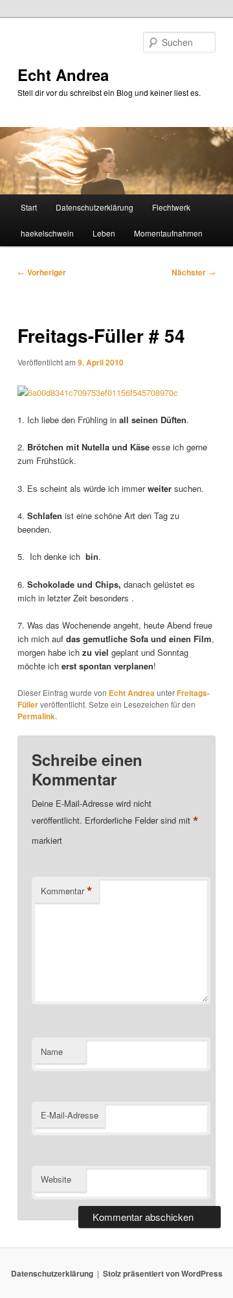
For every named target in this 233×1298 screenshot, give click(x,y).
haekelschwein (47, 232)
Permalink (36, 716)
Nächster (194, 272)
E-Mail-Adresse (69, 1115)
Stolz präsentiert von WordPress (163, 1273)
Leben (104, 232)
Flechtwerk (171, 207)
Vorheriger (41, 272)
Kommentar (67, 891)
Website (56, 1179)
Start (29, 207)
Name (52, 1051)
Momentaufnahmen (168, 232)
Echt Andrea (63, 75)
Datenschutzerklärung (94, 207)
